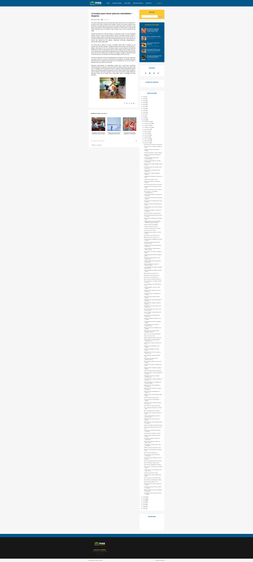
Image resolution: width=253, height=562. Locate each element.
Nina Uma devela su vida (149, 335)
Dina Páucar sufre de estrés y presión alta (153, 144)
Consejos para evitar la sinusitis (151, 226)
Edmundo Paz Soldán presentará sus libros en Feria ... (152, 442)
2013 (144, 497)
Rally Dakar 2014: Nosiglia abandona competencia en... (152, 340)
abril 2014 (146, 137)
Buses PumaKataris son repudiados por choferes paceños (152, 382)
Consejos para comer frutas (150, 230)
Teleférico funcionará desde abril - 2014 (152, 447)
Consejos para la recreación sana (151, 397)
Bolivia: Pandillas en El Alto (154, 36)
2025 (144, 98)
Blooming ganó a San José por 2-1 (151, 273)
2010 (144, 502)
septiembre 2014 (148, 127)
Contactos (148, 3)
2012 (144, 499)
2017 (144, 114)
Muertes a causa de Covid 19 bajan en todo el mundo (98, 133)
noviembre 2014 (147, 123)
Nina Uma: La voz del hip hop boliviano (152, 333)
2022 (144, 104)
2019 (144, 110)
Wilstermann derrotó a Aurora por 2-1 (152, 237)
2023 (144, 102)
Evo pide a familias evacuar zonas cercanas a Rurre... (151, 158)
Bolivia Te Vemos (99, 560)
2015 (144, 118)
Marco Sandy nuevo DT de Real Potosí (152, 477)
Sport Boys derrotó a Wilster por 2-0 (151, 275)
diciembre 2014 (147, 121)
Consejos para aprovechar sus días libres (153, 184)
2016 (144, 116)
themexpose (162, 560)
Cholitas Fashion (116, 3)
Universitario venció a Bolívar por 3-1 (152, 235)
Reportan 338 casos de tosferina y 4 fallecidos (129, 133)
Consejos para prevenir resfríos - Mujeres (153, 189)
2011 (144, 501)
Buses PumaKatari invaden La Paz (151, 462)
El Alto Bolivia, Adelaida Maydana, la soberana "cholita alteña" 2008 (153, 30)
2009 (144, 504)
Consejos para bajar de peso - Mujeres (152, 228)
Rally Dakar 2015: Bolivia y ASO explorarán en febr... (151, 359)
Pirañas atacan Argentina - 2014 (151, 481)
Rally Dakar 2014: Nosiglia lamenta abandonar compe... (151, 331)
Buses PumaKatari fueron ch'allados (152, 410)
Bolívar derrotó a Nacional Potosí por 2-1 (152, 279)
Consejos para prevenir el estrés (151, 472)
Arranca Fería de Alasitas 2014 (150, 452)
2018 (144, 112)
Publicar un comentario (97, 145)
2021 (144, 106)
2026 (144, 96)
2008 (144, 506)
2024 (144, 100)
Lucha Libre (127, 3)
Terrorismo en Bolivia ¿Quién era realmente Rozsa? (154, 56)
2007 (144, 508)
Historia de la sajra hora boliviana (153, 43)
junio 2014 (146, 133)
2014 (144, 119)
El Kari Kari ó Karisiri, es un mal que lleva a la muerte (153, 50)
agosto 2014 (147, 129)
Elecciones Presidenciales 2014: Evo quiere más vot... (152, 243)
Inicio (108, 3)
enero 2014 (146, 142)
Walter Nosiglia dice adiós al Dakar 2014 (152, 337)
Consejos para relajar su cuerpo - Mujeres (153, 152)
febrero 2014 (147, 140)
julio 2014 (146, 131)
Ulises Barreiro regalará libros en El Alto (152, 464)
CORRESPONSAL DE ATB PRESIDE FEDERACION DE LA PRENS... (152, 222)
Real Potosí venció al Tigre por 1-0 (151, 277)
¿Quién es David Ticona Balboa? (151, 224)
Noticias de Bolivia (138, 3)
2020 (144, 108)
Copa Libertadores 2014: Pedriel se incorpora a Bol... (151, 325)
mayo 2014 (146, 135)
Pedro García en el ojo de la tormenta (152, 405)
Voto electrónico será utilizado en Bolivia (152, 479)
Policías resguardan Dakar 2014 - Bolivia (152, 460)
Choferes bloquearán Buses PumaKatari (152, 370)
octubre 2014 (147, 125)
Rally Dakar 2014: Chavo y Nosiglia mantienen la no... (151, 376)
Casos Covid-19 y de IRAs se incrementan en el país (114, 133)
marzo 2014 (147, 138)
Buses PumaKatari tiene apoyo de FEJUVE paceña (151, 264)
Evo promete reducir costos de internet (152, 213)
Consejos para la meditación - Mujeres (152, 433)
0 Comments (106, 19)
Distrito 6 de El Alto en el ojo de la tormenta (153, 425)
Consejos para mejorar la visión (151, 179)
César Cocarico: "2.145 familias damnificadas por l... (151, 192)
